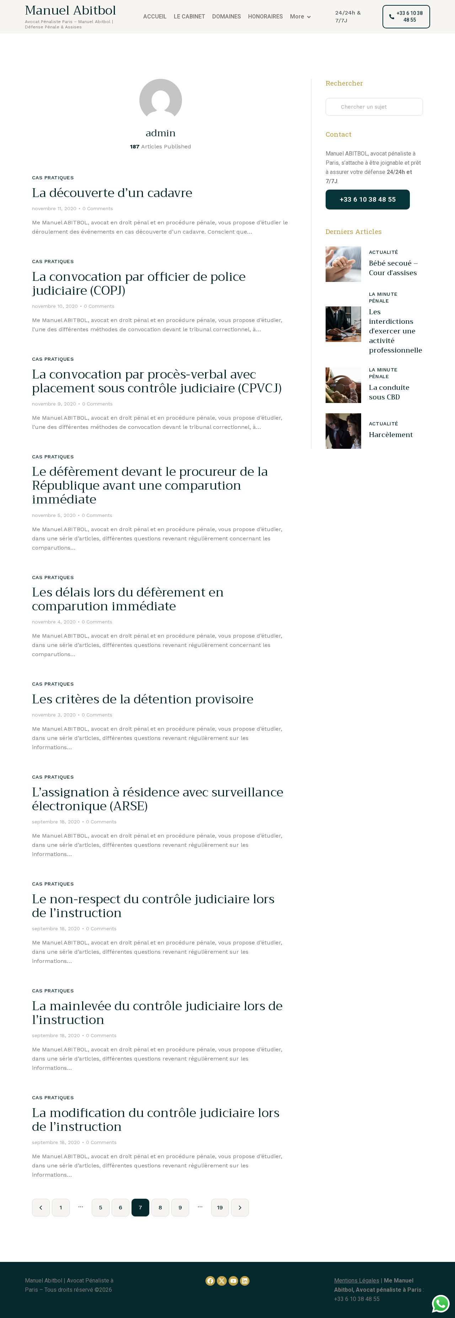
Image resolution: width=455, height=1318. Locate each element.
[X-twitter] (221, 1281)
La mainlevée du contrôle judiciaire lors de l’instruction (157, 1013)
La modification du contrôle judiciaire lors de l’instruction (155, 1120)
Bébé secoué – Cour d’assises (393, 268)
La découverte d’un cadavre (112, 193)
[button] (374, 16)
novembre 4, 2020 (54, 622)
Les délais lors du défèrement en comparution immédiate (128, 599)
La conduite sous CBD (389, 392)
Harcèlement (391, 435)
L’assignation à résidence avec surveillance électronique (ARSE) (157, 799)
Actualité (383, 252)
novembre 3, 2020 (54, 715)
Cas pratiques (53, 177)
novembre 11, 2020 (54, 208)
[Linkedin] (245, 1281)
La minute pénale (383, 298)
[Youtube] (233, 1281)
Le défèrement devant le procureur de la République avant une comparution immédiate (150, 485)
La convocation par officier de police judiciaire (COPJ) (139, 284)
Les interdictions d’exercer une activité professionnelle (395, 331)
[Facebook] (210, 1281)
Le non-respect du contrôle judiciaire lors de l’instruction (153, 906)
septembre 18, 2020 (56, 821)
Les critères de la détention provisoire (142, 699)
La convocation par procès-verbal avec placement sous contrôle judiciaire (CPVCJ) (157, 381)
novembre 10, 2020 (55, 306)
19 (223, 1205)
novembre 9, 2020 (54, 404)
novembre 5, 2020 (54, 515)
